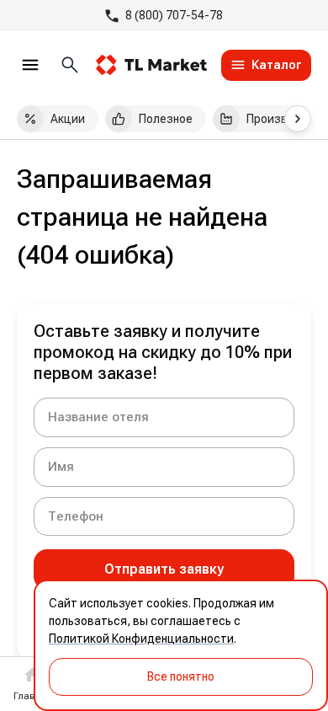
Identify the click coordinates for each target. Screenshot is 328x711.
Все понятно (180, 676)
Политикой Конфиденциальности (141, 638)
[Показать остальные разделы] (297, 118)
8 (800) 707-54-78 (174, 15)
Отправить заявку (164, 569)
